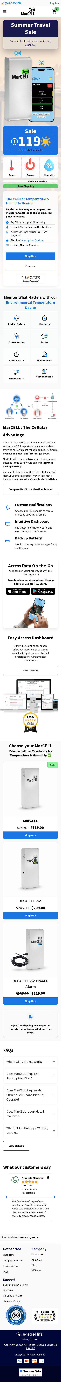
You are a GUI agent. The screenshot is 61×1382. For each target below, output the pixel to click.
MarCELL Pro (30, 900)
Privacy (26, 1339)
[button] (5, 11)
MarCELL (30, 820)
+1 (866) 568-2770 (11, 3)
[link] (16, 1316)
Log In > (54, 3)
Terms (36, 1339)
